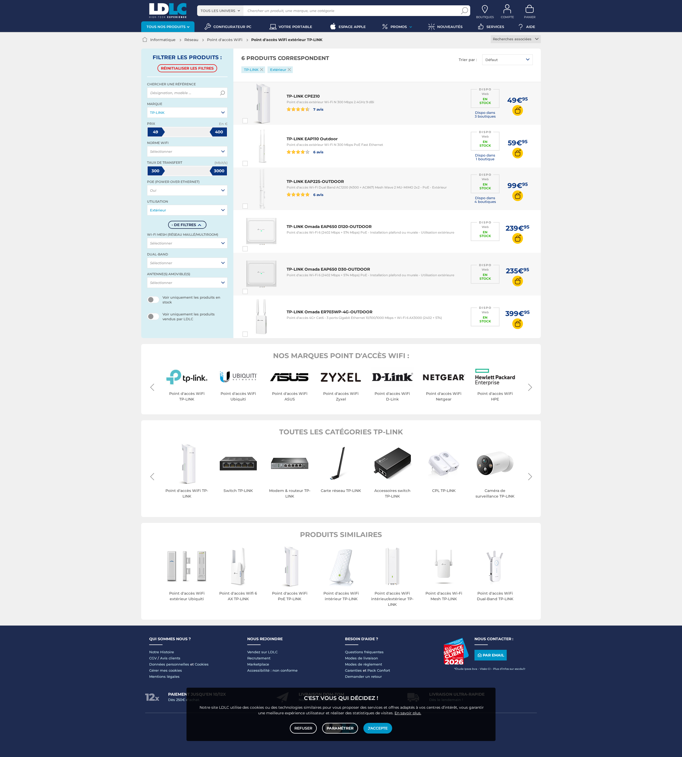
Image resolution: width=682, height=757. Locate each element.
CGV (153, 658)
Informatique (163, 39)
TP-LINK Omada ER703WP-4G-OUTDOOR (329, 311)
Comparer (254, 121)
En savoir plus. (408, 713)
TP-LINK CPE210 (303, 96)
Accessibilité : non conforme (272, 670)
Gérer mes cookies (165, 670)
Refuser (303, 728)
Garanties (353, 670)
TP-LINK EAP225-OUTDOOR (315, 181)
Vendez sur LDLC (262, 652)
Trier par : (468, 59)
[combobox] (220, 10)
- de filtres (184, 224)
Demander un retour (363, 676)
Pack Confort (378, 670)
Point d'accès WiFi (224, 39)
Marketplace (258, 664)
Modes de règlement (363, 664)
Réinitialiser (187, 68)
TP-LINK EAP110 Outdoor (312, 138)
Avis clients (170, 658)
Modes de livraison (361, 658)
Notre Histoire (161, 652)
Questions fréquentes (364, 652)
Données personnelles (169, 664)
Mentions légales (164, 676)
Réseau (191, 39)
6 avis (318, 152)
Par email (493, 655)
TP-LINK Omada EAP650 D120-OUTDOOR (329, 226)
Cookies (202, 664)
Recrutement (258, 658)
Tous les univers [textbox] (218, 11)
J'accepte (378, 728)
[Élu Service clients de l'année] (456, 663)
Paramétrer (340, 728)
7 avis (318, 109)
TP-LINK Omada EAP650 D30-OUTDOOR (328, 269)
